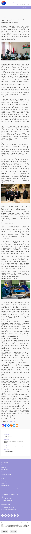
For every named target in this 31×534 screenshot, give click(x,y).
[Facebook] (5, 425)
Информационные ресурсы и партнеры (11, 488)
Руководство (4, 480)
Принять (5, 531)
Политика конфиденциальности (13, 527)
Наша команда (5, 485)
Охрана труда (4, 469)
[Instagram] (3, 425)
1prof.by (12, 422)
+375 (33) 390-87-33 (24, 4)
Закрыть (13, 531)
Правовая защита (5, 471)
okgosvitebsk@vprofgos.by (10, 509)
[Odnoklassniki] (11, 425)
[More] (17, 425)
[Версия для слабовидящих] (23, 7)
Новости (3, 467)
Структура (4, 483)
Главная (3, 464)
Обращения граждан (6, 474)
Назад (5, 13)
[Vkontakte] (8, 425)
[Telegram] (14, 425)
